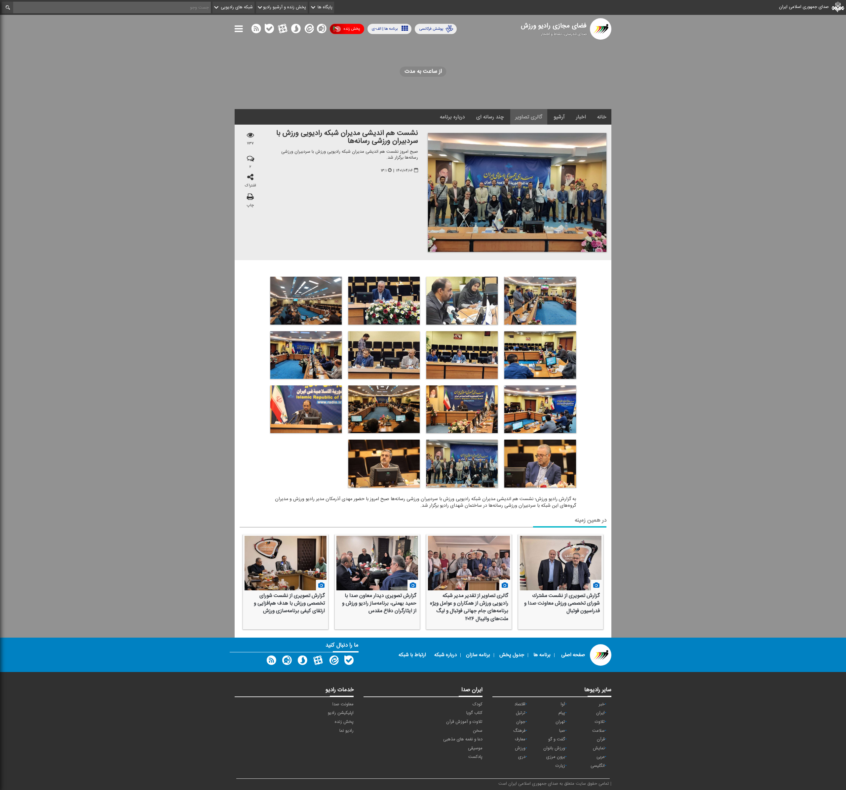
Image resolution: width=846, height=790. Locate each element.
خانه (601, 117)
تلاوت (600, 722)
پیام (561, 713)
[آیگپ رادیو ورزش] (286, 662)
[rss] (256, 30)
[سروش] (295, 30)
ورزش (520, 748)
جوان (520, 722)
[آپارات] (282, 30)
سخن (477, 730)
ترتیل (520, 713)
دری (521, 757)
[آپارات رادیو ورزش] (318, 662)
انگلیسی (598, 766)
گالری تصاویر (528, 117)
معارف (520, 739)
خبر (602, 704)
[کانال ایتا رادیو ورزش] (333, 662)
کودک (477, 704)
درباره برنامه (452, 117)
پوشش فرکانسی (431, 28)
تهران (560, 722)
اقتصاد (520, 704)
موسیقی (475, 748)
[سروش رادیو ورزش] (302, 662)
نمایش (599, 748)
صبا (562, 730)
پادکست (475, 757)
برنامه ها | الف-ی (385, 28)
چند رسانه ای (490, 117)
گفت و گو (556, 739)
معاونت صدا (343, 704)
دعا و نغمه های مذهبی (462, 739)
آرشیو (559, 117)
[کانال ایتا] (308, 30)
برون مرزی (555, 757)
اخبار (581, 117)
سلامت (598, 730)
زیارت (560, 766)
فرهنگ (519, 730)
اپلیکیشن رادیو (341, 713)
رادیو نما (346, 730)
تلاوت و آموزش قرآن (464, 722)
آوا (563, 704)
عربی (600, 757)
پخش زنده (351, 28)
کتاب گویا (474, 713)
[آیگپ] (321, 30)
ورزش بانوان (554, 748)
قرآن (601, 739)
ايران (600, 713)
